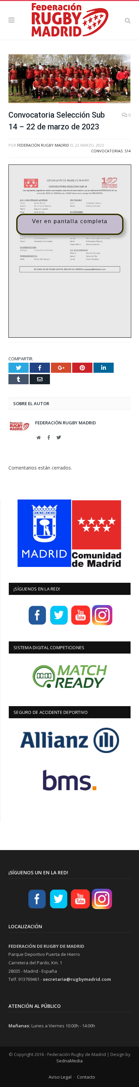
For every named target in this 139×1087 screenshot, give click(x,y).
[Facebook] (37, 624)
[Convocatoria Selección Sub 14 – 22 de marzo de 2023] (69, 79)
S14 (127, 150)
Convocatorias (106, 150)
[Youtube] (80, 624)
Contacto (86, 1077)
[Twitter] (59, 624)
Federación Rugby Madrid (43, 145)
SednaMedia (69, 1061)
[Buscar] (128, 20)
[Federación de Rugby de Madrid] (69, 19)
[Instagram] (102, 624)
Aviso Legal (60, 1077)
